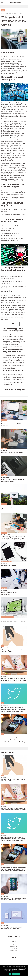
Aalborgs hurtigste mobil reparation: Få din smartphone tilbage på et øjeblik (13, 538)
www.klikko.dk (15, 950)
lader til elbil (4, 588)
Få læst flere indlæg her (14, 390)
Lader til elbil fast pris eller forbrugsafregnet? (9, 593)
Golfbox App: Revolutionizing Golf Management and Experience (11, 927)
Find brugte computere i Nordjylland (12, 452)
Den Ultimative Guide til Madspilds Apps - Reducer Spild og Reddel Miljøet (13, 898)
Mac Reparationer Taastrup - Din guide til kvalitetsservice (13, 622)
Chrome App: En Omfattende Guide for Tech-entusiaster (13, 651)
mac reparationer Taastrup (7, 617)
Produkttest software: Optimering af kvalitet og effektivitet (12, 480)
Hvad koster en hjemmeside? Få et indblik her (11, 425)
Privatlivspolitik (16, 974)
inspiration (4, 419)
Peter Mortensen (18, 13)
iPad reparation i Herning (8, 565)
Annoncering (14, 961)
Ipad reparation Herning (7, 561)
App (3, 10)
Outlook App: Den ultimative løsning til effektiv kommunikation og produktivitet (13, 679)
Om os (14, 964)
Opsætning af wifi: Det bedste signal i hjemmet (12, 509)
